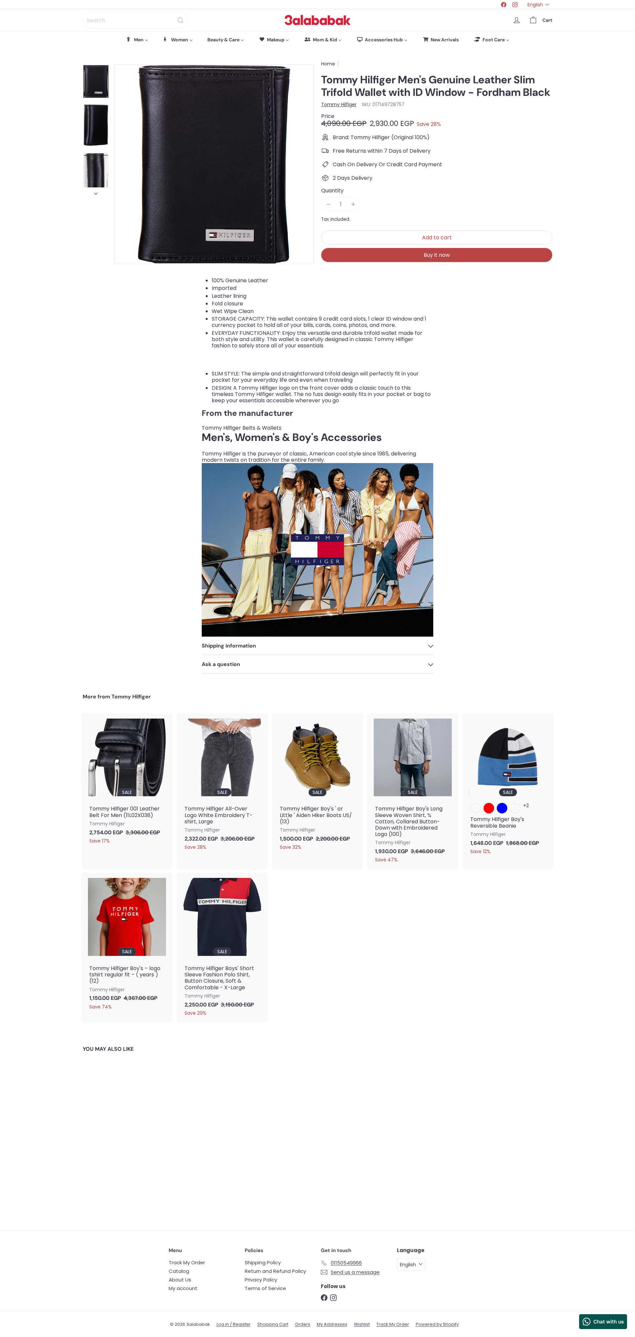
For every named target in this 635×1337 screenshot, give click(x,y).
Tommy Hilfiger (131, 696)
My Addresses (332, 1324)
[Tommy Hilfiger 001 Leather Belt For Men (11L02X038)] (127, 781)
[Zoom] (214, 164)
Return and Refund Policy (275, 1271)
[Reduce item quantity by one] (328, 204)
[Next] (96, 192)
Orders (302, 1324)
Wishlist (362, 1324)
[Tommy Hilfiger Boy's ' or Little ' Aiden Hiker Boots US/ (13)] (317, 785)
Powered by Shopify (437, 1324)
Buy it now (437, 255)
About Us (180, 1279)
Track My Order (187, 1262)
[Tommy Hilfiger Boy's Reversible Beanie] (508, 787)
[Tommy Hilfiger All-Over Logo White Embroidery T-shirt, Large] (222, 785)
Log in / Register (234, 1324)
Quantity (332, 190)
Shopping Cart (272, 1324)
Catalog (179, 1271)
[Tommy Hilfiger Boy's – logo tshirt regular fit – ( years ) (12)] (127, 944)
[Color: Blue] (502, 808)
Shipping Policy (263, 1262)
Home (328, 64)
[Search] (181, 20)
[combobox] (136, 20)
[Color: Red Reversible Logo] (515, 808)
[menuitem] (136, 39)
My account (183, 1288)
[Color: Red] (489, 808)
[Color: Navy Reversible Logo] (475, 808)
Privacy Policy (261, 1279)
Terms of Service (265, 1288)
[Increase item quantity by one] (353, 204)
